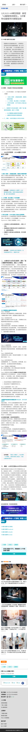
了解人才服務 (4, 705)
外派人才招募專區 (5, 717)
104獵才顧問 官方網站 (7, 526)
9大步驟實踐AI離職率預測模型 (14, 113)
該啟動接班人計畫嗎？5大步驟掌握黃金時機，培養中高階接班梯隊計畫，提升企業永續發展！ (13, 192)
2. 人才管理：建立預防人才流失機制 (16, 101)
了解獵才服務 (4, 713)
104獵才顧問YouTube (6, 534)
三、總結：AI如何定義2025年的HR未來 (14, 118)
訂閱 (14, 676)
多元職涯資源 (4, 707)
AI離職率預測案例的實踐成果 (14, 115)
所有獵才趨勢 (4, 8)
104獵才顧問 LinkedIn (7, 532)
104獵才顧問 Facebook (7, 529)
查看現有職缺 (4, 703)
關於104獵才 (4, 724)
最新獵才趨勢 (4, 715)
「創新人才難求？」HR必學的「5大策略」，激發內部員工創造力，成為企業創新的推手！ (14, 456)
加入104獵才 (4, 726)
